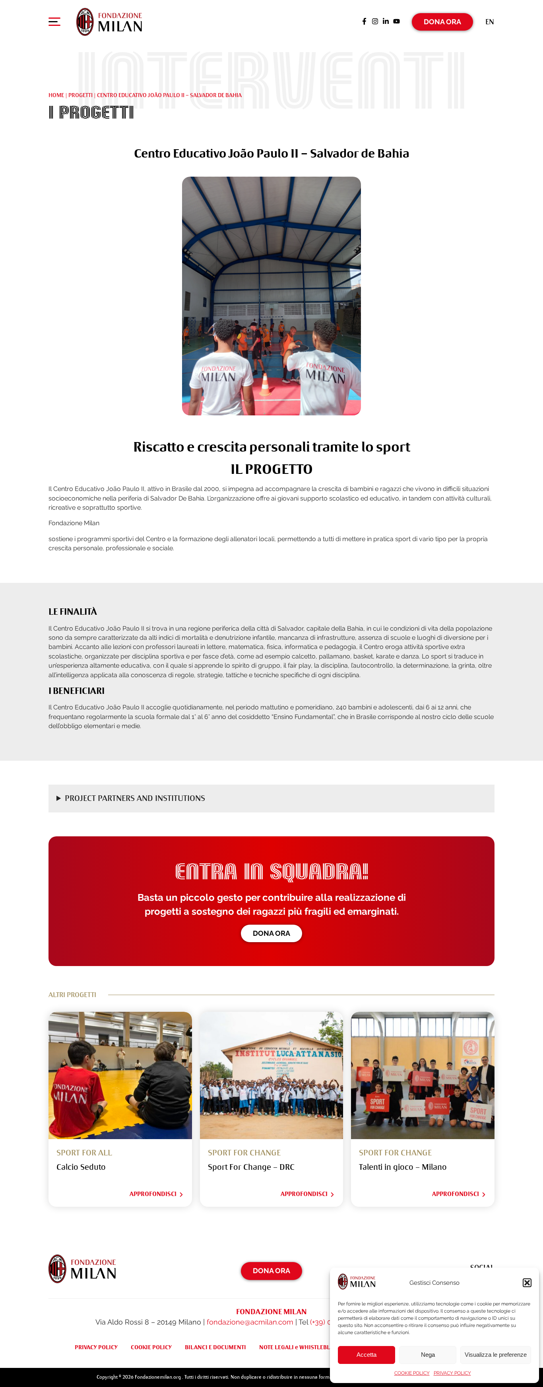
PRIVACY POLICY (452, 1373)
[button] (527, 1283)
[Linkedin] (385, 22)
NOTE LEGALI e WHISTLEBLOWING (304, 1347)
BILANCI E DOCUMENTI (215, 1347)
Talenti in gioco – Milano (403, 1167)
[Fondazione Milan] (109, 22)
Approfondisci (153, 1194)
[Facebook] (364, 22)
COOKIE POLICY (412, 1373)
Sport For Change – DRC (251, 1167)
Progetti (80, 95)
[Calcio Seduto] (120, 1076)
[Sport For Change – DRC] (271, 1076)
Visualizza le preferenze (496, 1354)
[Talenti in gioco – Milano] (423, 1076)
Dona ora (271, 933)
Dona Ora (442, 22)
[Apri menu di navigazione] (54, 23)
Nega (428, 1354)
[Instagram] (375, 22)
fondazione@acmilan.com (250, 1322)
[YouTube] (396, 22)
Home (56, 95)
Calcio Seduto (81, 1167)
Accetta (366, 1354)
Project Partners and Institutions (135, 798)
